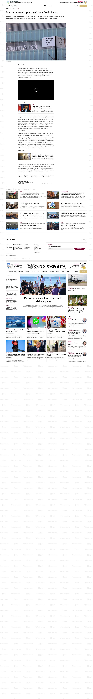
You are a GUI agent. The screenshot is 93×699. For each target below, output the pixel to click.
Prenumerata (27, 247)
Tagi (34, 189)
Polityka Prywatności (17, 244)
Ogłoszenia (26, 245)
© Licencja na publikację (23, 181)
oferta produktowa (26, 258)
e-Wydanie (76, 5)
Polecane (17, 189)
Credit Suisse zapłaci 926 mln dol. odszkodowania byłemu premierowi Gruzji (41, 107)
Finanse (14, 8)
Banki (18, 8)
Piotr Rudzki (21, 64)
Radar (63, 271)
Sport (68, 271)
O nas (7, 244)
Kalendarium (16, 258)
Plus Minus (51, 271)
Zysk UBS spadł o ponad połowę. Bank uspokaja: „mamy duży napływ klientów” (43, 155)
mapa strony (8, 258)
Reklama (26, 244)
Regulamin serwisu (17, 247)
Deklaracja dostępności (18, 249)
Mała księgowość (37, 248)
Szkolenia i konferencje (11, 255)
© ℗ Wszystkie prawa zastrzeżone (25, 182)
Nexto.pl (36, 247)
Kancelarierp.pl (37, 249)
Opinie (69, 316)
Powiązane (8, 189)
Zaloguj (83, 5)
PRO (38, 271)
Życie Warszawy (37, 252)
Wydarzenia (20, 271)
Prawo (33, 271)
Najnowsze (26, 189)
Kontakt (7, 245)
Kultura (57, 271)
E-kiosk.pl (36, 244)
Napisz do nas (9, 247)
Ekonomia (50, 5)
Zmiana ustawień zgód (18, 245)
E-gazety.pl (36, 245)
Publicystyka (44, 271)
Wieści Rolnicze (37, 251)
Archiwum (26, 248)
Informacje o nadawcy (17, 248)
